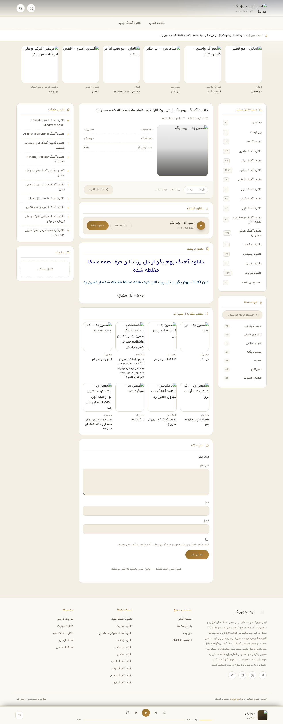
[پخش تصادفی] (164, 712)
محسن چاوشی (252, 326)
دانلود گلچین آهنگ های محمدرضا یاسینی (44, 145)
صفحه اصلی (157, 23)
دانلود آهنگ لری (252, 208)
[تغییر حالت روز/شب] (31, 8)
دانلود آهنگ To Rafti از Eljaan (47, 198)
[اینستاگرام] (242, 675)
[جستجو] (20, 8)
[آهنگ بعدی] (155, 712)
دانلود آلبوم (254, 141)
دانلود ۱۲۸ (121, 225)
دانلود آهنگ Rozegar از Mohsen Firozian (45, 159)
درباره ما (187, 633)
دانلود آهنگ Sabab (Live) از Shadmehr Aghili (48, 122)
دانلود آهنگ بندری (250, 151)
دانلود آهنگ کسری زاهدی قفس (45, 207)
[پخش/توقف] (146, 713)
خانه (260, 35)
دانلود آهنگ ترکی (251, 161)
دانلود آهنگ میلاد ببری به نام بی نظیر (45, 187)
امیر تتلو (256, 369)
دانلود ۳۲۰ (97, 225)
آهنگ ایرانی (66, 640)
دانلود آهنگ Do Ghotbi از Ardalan (44, 134)
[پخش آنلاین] (231, 78)
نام (207, 502)
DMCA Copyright (182, 640)
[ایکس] (252, 675)
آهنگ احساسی (64, 647)
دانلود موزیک (253, 273)
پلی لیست (256, 132)
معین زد (252, 35)
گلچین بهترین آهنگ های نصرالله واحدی (45, 173)
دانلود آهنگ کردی (250, 199)
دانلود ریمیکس (252, 254)
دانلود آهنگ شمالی (250, 180)
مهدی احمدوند (252, 378)
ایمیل (206, 521)
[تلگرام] (232, 675)
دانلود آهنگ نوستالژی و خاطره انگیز (247, 219)
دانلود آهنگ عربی (251, 189)
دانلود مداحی (254, 263)
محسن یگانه (254, 352)
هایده (257, 360)
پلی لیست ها (184, 626)
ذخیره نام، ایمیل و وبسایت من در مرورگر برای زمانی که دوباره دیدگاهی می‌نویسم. (163, 545)
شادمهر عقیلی (252, 335)
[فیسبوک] (263, 675)
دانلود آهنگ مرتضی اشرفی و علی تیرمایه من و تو (45, 219)
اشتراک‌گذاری (96, 190)
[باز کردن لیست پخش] (19, 715)
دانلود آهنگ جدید (130, 23)
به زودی (257, 122)
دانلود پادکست (253, 244)
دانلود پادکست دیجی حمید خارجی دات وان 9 (45, 232)
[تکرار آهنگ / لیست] (127, 712)
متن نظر (204, 465)
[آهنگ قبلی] (136, 712)
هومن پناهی (253, 343)
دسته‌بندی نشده (252, 282)
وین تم (20, 699)
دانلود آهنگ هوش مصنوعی (250, 233)
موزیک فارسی (65, 619)
